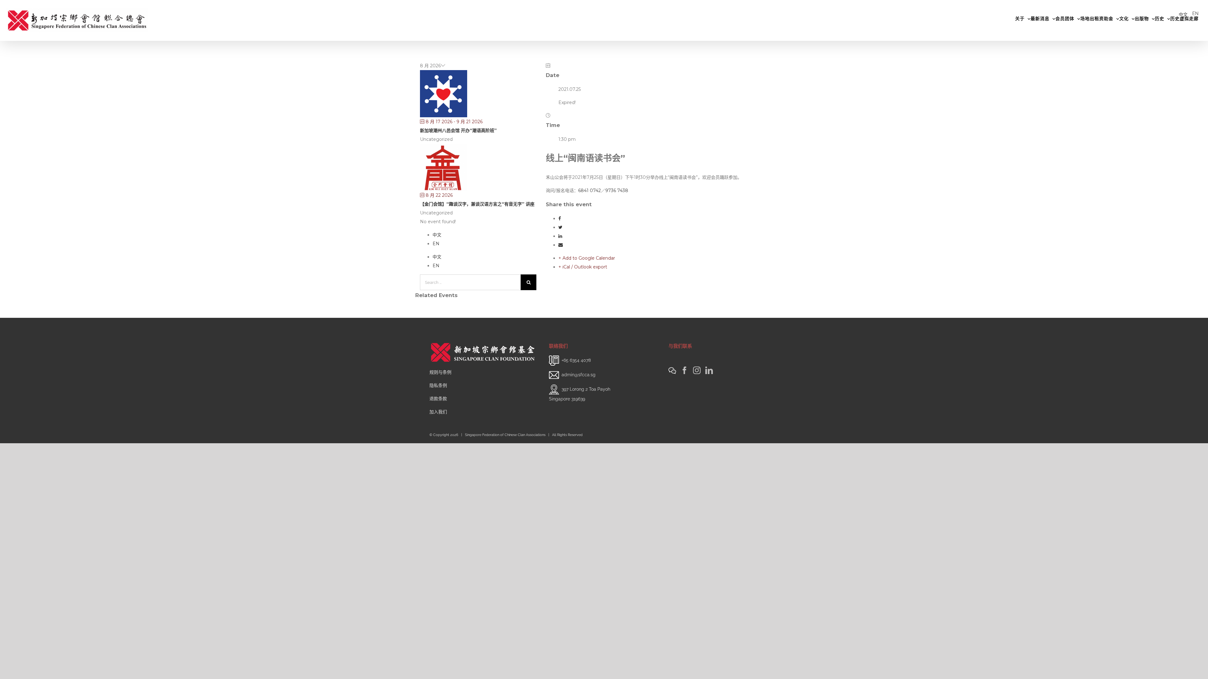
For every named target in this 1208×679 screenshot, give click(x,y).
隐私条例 (438, 385)
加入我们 (438, 411)
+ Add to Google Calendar (586, 258)
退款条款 (438, 398)
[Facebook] (684, 370)
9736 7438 (616, 190)
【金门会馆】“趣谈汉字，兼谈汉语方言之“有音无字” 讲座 (477, 204)
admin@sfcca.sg (579, 374)
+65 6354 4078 (576, 359)
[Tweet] (560, 227)
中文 (1183, 14)
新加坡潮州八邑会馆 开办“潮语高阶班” (458, 130)
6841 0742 (589, 190)
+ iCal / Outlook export (582, 267)
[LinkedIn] (709, 370)
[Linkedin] (560, 236)
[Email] (560, 245)
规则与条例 (440, 372)
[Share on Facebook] (559, 218)
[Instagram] (697, 370)
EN (1195, 13)
